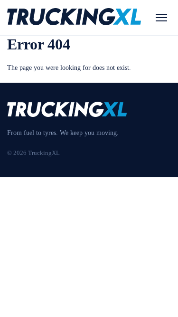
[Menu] (161, 17)
